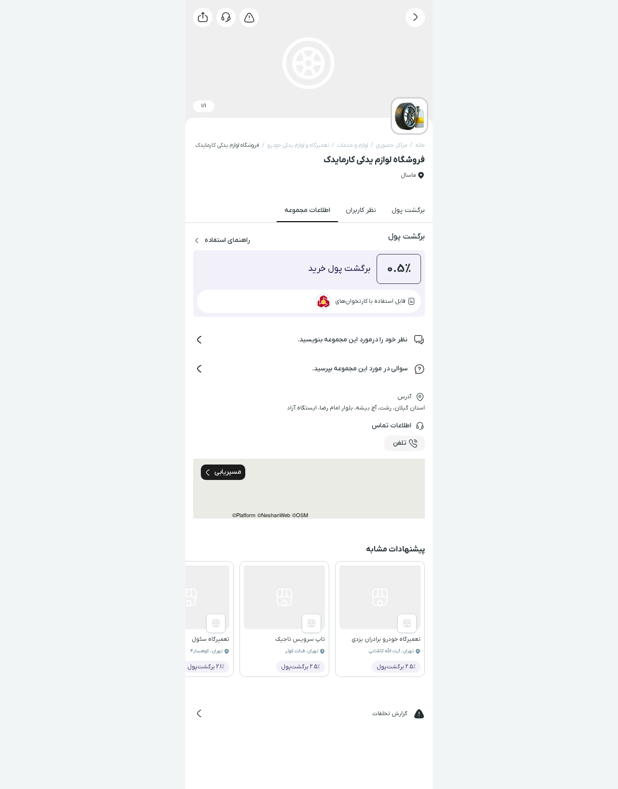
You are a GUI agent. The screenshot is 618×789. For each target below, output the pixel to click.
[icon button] (415, 17)
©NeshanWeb (273, 515)
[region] (309, 489)
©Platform (243, 515)
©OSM (300, 515)
